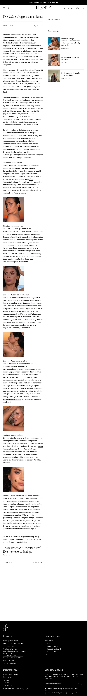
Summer (9, 555)
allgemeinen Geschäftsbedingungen (54, 694)
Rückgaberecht (50, 652)
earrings (30, 548)
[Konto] (77, 8)
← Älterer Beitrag (8, 562)
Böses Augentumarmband (19, 317)
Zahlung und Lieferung (53, 646)
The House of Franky (10, 674)
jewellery (15, 551)
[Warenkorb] (82, 8)
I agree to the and (61, 689)
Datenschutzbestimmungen (73, 694)
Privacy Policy (62, 689)
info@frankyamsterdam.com (13, 655)
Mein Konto (49, 641)
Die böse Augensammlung (22, 75)
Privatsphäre (7, 686)
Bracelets (17, 548)
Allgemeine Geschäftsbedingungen (16, 689)
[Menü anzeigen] (4, 8)
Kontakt (47, 644)
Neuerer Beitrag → (38, 562)
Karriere (6, 680)
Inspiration (7, 683)
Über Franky (7, 677)
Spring (27, 551)
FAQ (46, 655)
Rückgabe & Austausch (53, 649)
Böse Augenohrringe (21, 248)
